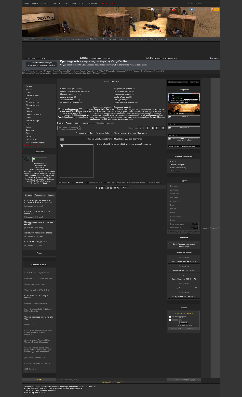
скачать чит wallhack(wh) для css (38, 233)
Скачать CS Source (33, 114)
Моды (28, 99)
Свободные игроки (177, 165)
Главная (29, 86)
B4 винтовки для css (122, 91)
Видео (28, 133)
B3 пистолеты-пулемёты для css (73, 91)
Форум (29, 89)
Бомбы (173, 213)
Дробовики (174, 190)
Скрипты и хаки (32, 96)
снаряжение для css (68, 100)
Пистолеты (174, 186)
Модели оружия (32, 105)
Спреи (28, 124)
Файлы (28, 92)
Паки (172, 205)
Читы (28, 108)
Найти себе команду (178, 168)
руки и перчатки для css (124, 102)
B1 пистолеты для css (69, 89)
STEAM (29, 111)
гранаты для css (66, 97)
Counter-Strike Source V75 (100, 58)
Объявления (174, 171)
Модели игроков (32, 102)
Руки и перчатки (177, 224)
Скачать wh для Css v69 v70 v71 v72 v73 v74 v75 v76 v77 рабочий (38, 202)
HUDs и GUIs (31, 139)
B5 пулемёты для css (69, 94)
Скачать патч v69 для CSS (35, 242)
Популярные (40, 195)
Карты (28, 136)
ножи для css (119, 100)
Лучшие (28, 195)
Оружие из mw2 (176, 228)
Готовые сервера (32, 121)
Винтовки (174, 197)
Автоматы (174, 194)
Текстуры (30, 130)
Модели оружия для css (84, 123)
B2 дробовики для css (123, 89)
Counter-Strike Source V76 (166, 58)
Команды (173, 161)
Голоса (51, 195)
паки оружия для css (122, 94)
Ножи (172, 220)
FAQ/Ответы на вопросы (35, 142)
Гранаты (173, 209)
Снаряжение (175, 216)
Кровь (28, 127)
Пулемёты (174, 201)
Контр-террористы (179, 317)
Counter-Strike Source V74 (34, 58)
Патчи (28, 117)
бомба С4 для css (121, 97)
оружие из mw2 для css (69, 102)
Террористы (177, 320)
